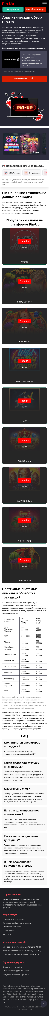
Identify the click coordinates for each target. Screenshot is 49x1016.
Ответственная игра (12, 926)
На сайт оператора (35, 9)
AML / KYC (7, 934)
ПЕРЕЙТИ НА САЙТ (24, 78)
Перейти (24, 241)
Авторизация (13, 9)
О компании (8, 930)
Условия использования (13, 919)
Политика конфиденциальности (17, 923)
